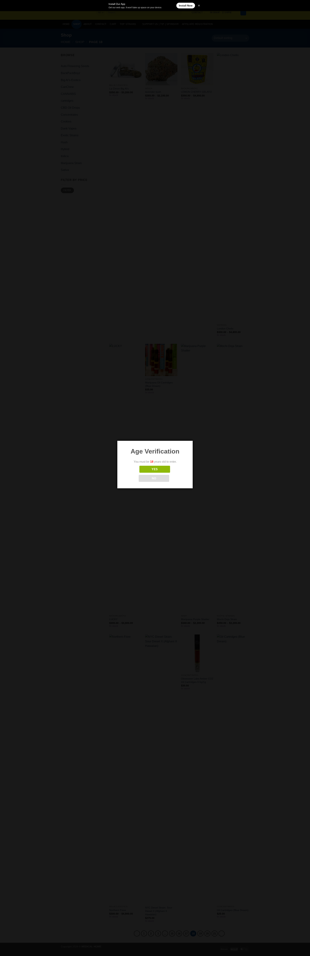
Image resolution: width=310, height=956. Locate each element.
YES (155, 469)
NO (154, 478)
